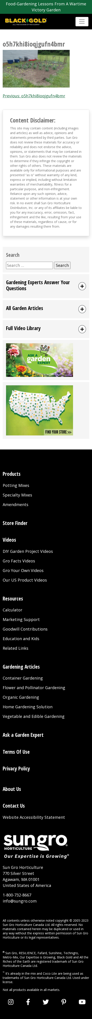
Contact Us (14, 805)
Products (12, 473)
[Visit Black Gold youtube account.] (82, 1001)
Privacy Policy (16, 768)
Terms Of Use (16, 751)
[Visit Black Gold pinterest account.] (64, 1001)
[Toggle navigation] (81, 21)
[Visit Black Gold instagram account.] (10, 1001)
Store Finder (15, 523)
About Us (12, 789)
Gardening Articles (21, 666)
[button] (46, 286)
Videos (9, 539)
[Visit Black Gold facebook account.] (28, 1001)
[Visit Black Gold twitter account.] (45, 1001)
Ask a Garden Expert (23, 734)
